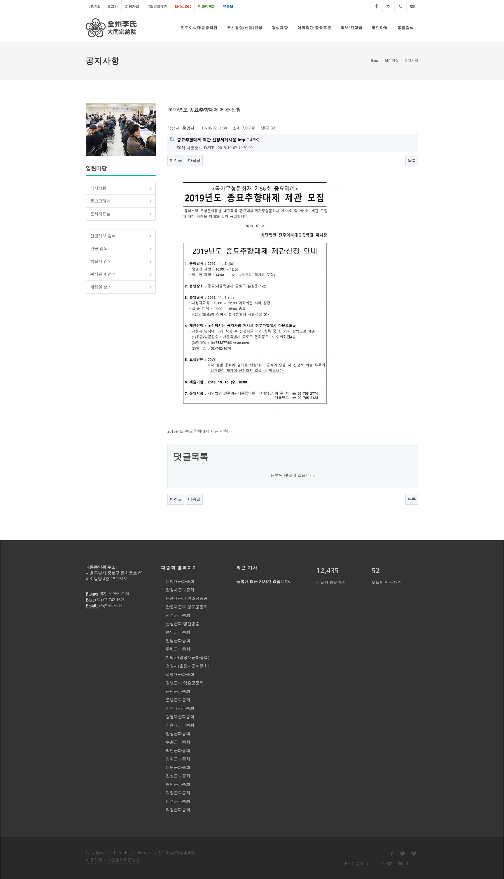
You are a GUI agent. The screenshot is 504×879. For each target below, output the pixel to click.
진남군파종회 (178, 640)
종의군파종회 (178, 632)
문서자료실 (100, 214)
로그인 (112, 6)
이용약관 (94, 860)
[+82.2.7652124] (400, 6)
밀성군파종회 (178, 733)
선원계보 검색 (103, 236)
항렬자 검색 (101, 261)
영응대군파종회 (180, 725)
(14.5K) (218, 140)
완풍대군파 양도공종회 (187, 607)
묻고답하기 (100, 201)
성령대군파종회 (180, 674)
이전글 (176, 160)
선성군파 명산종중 (183, 624)
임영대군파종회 (180, 708)
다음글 (194, 160)
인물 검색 (99, 248)
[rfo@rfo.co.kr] (412, 6)
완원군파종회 (178, 767)
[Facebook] (376, 6)
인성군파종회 (178, 801)
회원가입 (132, 6)
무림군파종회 (178, 649)
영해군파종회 (178, 759)
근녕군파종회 (178, 691)
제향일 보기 (101, 287)
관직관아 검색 (103, 274)
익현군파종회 (178, 750)
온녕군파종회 (178, 700)
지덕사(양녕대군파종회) (187, 657)
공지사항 (98, 188)
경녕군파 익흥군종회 (185, 683)
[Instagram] (388, 6)
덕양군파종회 (178, 793)
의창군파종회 (178, 810)
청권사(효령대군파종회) (187, 666)
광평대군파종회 (180, 717)
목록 (412, 160)
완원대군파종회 (180, 590)
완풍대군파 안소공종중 (187, 598)
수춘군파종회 (178, 742)
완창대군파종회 (180, 581)
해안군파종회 (178, 784)
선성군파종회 (178, 615)
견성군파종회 (178, 776)
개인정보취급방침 (123, 860)
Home (94, 6)
